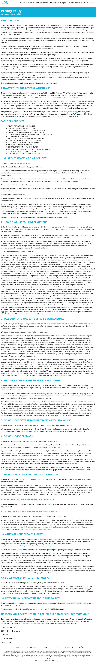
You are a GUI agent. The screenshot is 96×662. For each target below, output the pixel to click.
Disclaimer (68, 647)
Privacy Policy (33, 647)
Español (81, 647)
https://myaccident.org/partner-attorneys (77, 651)
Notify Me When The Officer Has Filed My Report (51, 3)
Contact (47, 647)
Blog (57, 647)
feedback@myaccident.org (33, 287)
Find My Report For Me (27, 3)
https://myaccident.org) (69, 112)
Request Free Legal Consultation (78, 3)
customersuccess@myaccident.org (65, 97)
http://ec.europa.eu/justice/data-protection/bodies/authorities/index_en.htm (28, 546)
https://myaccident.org (29, 101)
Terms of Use (17, 647)
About (91, 3)
